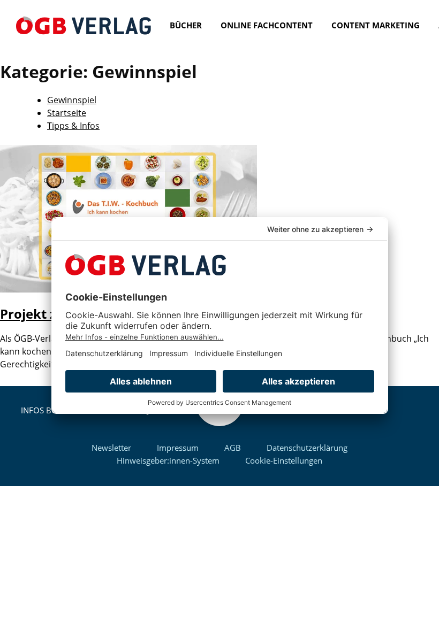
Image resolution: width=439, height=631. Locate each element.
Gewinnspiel (71, 100)
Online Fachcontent (267, 25)
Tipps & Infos (73, 126)
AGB (232, 447)
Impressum (178, 447)
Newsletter (111, 447)
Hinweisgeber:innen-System (168, 460)
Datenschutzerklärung (307, 447)
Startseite (66, 113)
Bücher (186, 25)
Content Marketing (375, 25)
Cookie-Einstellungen (283, 460)
